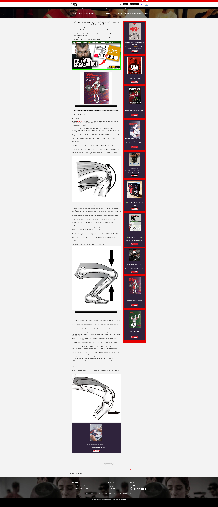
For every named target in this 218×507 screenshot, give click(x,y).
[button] (134, 4)
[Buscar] (120, 4)
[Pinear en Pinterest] (110, 464)
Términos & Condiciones (127, 493)
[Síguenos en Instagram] (132, 485)
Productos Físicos (91, 8)
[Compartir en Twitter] (106, 464)
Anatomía (120, 13)
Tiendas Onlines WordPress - (119, 499)
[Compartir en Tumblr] (114, 464)
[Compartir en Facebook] (104, 464)
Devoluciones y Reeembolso (99, 493)
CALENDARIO (132, 8)
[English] (142, 5)
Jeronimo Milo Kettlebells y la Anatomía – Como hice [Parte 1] (132, 469)
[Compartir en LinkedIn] (112, 464)
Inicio (116, 13)
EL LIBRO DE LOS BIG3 (134, 200)
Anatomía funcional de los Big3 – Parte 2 (81, 469)
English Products (116, 8)
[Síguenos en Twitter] (133, 485)
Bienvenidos (73, 8)
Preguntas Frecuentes (118, 493)
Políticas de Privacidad (109, 493)
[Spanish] (146, 5)
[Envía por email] (108, 464)
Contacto (109, 8)
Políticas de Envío (89, 493)
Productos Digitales (80, 8)
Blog (106, 8)
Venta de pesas (124, 8)
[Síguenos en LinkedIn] (134, 485)
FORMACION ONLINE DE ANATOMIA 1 (134, 234)
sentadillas (79, 121)
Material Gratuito (100, 8)
